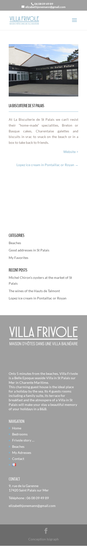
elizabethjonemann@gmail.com (32, 506)
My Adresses (21, 452)
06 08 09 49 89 (38, 498)
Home (16, 428)
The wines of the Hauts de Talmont (34, 291)
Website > (70, 152)
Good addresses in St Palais (29, 250)
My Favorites (18, 258)
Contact (18, 459)
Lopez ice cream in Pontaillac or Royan (37, 298)
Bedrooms (20, 434)
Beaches (15, 243)
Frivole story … (23, 440)
